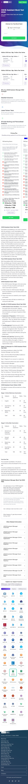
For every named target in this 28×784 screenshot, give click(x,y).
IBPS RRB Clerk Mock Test (6, 750)
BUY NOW (11, 217)
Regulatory (14, 588)
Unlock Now (7, 65)
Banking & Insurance (6, 588)
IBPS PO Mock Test (5, 742)
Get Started (14, 38)
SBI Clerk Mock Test (5, 747)
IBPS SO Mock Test (5, 753)
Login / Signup (22, 2)
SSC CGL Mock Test (5, 755)
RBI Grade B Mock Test (6, 756)
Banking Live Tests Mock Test (7, 744)
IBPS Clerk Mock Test (5, 748)
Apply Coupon (11, 212)
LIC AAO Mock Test (5, 759)
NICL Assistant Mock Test (6, 745)
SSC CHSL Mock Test (5, 761)
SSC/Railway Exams (22, 588)
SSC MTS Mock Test (5, 764)
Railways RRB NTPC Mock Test (7, 758)
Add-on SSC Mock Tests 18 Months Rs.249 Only (10, 199)
